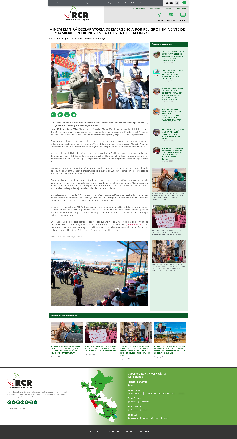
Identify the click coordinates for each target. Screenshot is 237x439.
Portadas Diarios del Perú (127, 3)
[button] (177, 3)
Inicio (52, 3)
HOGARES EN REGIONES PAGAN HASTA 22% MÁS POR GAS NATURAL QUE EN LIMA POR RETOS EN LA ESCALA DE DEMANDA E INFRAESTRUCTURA (168, 196)
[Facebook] (9, 402)
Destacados (93, 38)
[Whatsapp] (27, 402)
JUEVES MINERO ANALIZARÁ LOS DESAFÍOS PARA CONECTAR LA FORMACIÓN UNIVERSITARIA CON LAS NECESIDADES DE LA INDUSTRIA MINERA (172, 94)
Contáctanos (181, 8)
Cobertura (168, 8)
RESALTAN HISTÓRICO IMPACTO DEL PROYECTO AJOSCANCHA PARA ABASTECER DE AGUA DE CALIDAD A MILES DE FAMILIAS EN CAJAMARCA (171, 114)
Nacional (79, 3)
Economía (69, 3)
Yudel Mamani (134, 224)
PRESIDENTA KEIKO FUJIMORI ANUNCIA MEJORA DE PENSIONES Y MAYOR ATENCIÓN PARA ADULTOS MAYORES (173, 134)
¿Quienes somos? (139, 8)
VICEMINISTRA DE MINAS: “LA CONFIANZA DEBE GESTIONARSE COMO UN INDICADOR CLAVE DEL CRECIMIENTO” (173, 74)
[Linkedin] (31, 402)
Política (59, 3)
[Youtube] (22, 402)
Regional (89, 3)
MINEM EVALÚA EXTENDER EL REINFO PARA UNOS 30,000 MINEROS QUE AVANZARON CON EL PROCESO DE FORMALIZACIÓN (173, 56)
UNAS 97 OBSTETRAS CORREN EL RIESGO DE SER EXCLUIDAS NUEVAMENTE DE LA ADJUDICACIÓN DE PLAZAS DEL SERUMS (168, 232)
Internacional (100, 3)
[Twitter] (13, 402)
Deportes (143, 3)
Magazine (111, 3)
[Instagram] (18, 402)
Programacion (155, 8)
